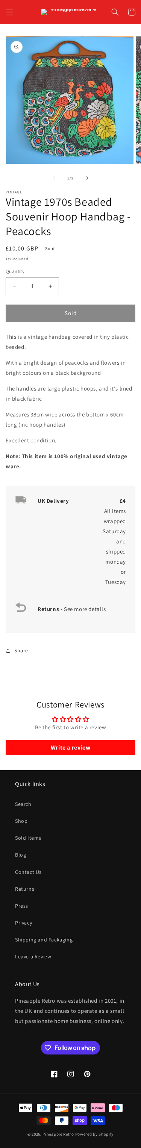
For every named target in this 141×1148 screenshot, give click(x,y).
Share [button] (21, 650)
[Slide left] (54, 178)
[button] (9, 12)
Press (21, 905)
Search (23, 804)
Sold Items (28, 837)
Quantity (15, 271)
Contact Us (28, 872)
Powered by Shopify (94, 1134)
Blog (20, 854)
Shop (21, 821)
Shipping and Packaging (44, 939)
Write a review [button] (70, 747)
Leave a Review (33, 956)
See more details (85, 608)
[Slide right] (87, 178)
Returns (24, 889)
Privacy (23, 922)
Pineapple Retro (58, 1134)
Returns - (51, 608)
